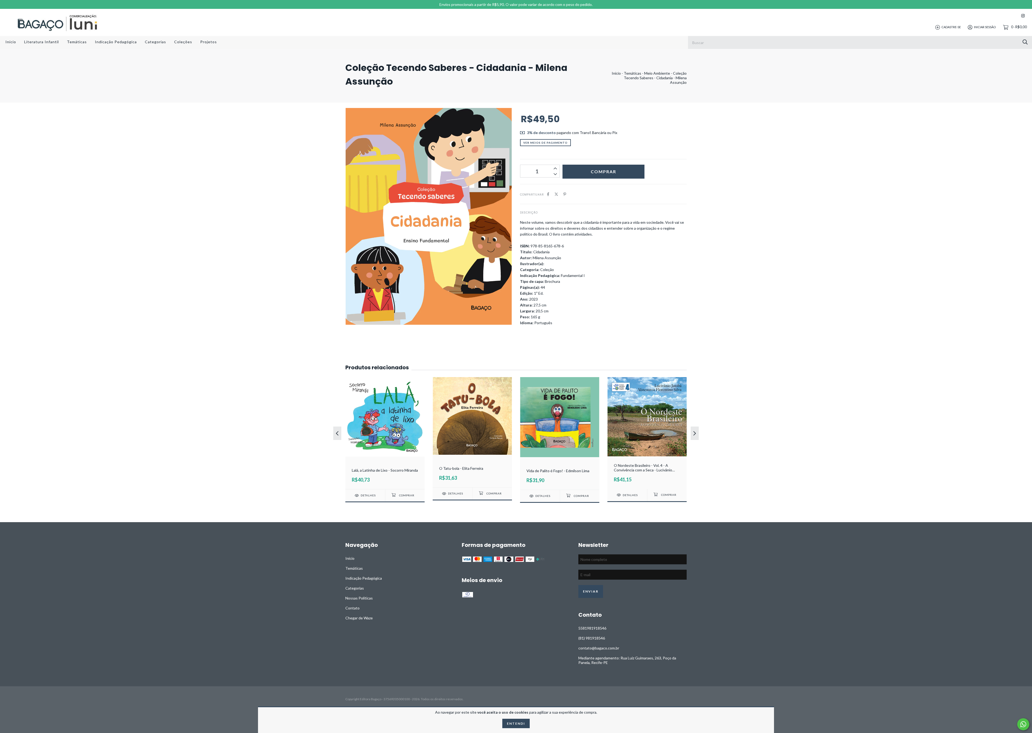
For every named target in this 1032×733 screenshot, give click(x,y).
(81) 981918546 (591, 638)
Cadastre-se (951, 27)
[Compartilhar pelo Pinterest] (564, 194)
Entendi (516, 723)
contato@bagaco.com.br (598, 648)
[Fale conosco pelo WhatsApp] (1023, 724)
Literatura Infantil (41, 41)
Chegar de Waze (359, 618)
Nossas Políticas (359, 598)
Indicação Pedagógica (116, 41)
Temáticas (77, 41)
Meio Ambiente (657, 73)
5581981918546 (592, 628)
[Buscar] (1025, 42)
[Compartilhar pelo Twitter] (556, 194)
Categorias (155, 41)
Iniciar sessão (985, 27)
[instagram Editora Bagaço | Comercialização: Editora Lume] (1023, 16)
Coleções (183, 41)
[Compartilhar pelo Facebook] (548, 194)
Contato (352, 608)
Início (10, 41)
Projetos (208, 41)
